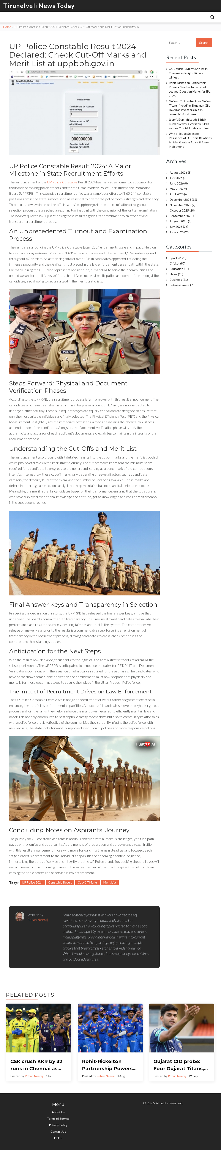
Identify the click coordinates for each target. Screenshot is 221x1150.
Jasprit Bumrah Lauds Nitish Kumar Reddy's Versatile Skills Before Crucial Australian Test (189, 124)
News (176, 274)
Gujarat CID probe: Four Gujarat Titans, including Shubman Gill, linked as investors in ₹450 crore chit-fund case (190, 107)
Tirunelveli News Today (39, 5)
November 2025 (182, 205)
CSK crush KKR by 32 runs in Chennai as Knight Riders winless (188, 73)
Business (179, 279)
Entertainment (182, 285)
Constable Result (60, 882)
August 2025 (180, 221)
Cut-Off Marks (88, 882)
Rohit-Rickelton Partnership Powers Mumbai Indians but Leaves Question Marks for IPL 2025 (189, 89)
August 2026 (180, 172)
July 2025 (179, 226)
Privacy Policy (58, 1125)
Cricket (177, 263)
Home (7, 27)
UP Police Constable (62, 182)
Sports (178, 258)
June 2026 (179, 183)
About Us (58, 1112)
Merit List (109, 882)
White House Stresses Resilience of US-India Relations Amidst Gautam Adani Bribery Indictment (190, 140)
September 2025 (183, 216)
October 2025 (182, 210)
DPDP (58, 1138)
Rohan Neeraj (34, 1076)
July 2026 (178, 178)
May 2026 (178, 189)
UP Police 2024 (32, 882)
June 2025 (179, 232)
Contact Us (58, 1131)
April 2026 (179, 194)
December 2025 (183, 199)
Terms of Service (58, 1118)
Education (179, 269)
